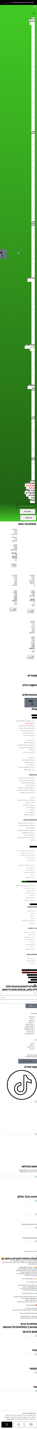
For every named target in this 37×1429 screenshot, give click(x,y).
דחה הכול (18, 1424)
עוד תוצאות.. (28, 518)
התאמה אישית (31, 1424)
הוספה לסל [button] (14, 565)
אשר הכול (7, 1424)
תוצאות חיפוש (27, 511)
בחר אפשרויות (30, 611)
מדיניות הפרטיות (10, 1419)
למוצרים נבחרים (7, 2)
